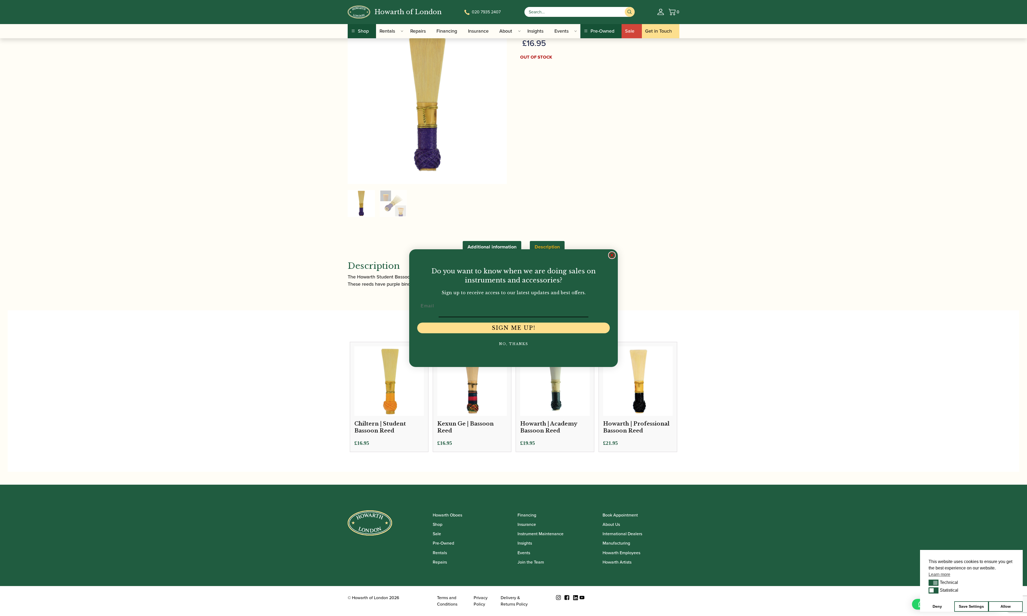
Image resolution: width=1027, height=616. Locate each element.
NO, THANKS (513, 344)
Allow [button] (1006, 606)
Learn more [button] (939, 574)
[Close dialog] (612, 255)
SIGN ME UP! (513, 328)
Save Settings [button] (971, 606)
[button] (933, 583)
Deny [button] (937, 606)
